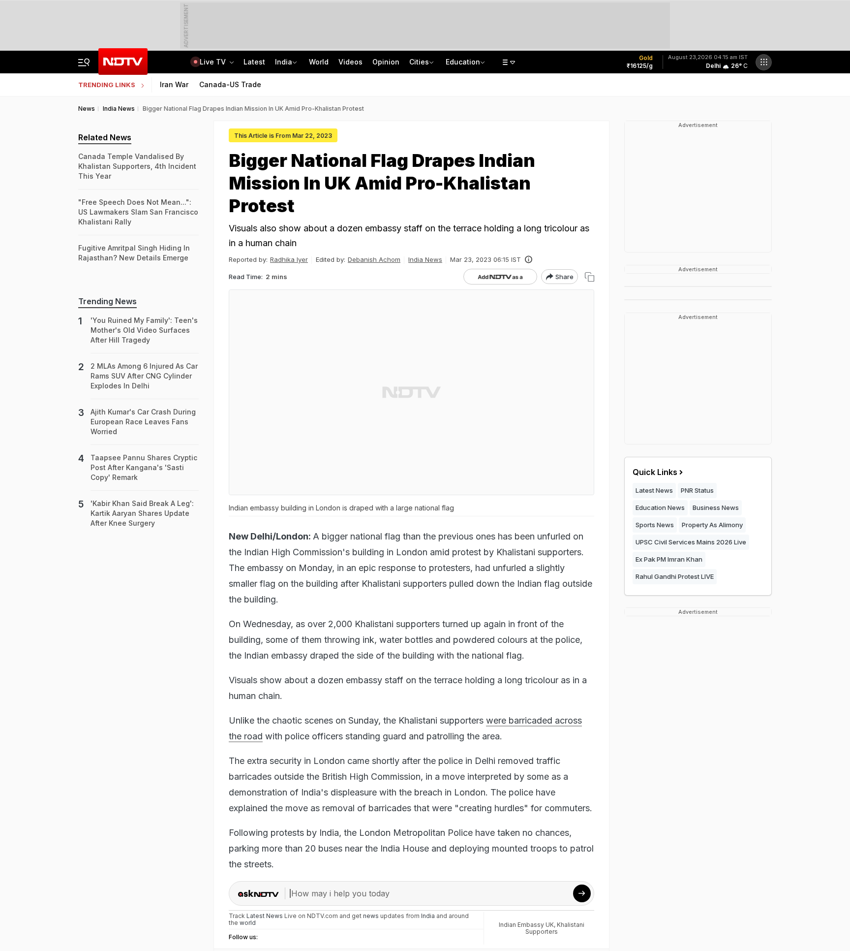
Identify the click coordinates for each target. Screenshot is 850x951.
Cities (419, 62)
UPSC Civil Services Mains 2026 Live (691, 542)
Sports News (655, 525)
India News (425, 259)
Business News (716, 507)
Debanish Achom (374, 259)
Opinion (385, 62)
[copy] (589, 277)
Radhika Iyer (289, 259)
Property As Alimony (712, 525)
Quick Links (655, 472)
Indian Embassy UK (526, 924)
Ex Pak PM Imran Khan (669, 559)
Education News (660, 507)
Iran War (174, 84)
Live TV (214, 62)
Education (463, 62)
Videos (350, 62)
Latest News (654, 490)
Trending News (107, 301)
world (248, 922)
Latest (254, 62)
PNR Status (697, 490)
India (283, 62)
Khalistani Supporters (554, 928)
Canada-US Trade (230, 84)
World (319, 62)
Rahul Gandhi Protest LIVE (675, 576)
